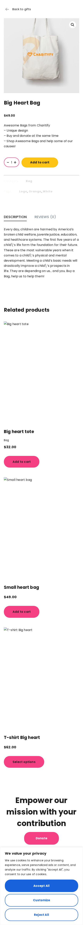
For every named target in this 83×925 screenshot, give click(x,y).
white (48, 191)
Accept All (41, 886)
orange (35, 191)
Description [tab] (15, 216)
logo (23, 191)
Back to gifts (21, 9)
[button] (72, 24)
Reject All (41, 915)
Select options (24, 762)
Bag (29, 181)
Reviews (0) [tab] (45, 216)
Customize (41, 900)
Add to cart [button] (22, 462)
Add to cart (39, 162)
